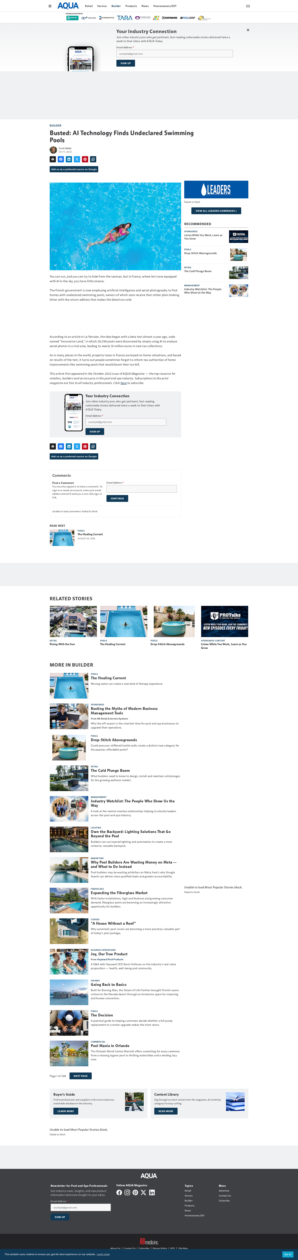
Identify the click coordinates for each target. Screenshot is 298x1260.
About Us (115, 1248)
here (124, 383)
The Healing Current (90, 534)
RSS (173, 1248)
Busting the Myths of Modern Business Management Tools (124, 710)
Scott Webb (65, 148)
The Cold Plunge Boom (198, 271)
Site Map (183, 1248)
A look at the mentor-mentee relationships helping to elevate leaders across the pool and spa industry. (133, 813)
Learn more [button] (103, 1254)
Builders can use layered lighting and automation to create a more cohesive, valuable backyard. (131, 843)
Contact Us (129, 1248)
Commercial (98, 1041)
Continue (117, 498)
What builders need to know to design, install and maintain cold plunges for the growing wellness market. (135, 778)
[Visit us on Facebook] (119, 1192)
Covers (95, 919)
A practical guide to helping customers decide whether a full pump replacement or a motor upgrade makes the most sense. (131, 1022)
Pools (81, 530)
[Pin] (85, 159)
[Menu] (50, 6)
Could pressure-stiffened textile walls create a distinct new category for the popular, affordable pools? (135, 747)
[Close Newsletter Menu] (248, 30)
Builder (55, 125)
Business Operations (103, 949)
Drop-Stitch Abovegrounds (200, 253)
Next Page (81, 1075)
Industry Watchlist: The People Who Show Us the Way (203, 290)
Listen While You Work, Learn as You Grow (203, 236)
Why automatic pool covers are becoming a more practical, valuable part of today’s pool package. (135, 931)
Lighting (96, 827)
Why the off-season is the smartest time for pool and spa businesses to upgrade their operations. (135, 725)
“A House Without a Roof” (113, 923)
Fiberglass (97, 888)
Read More (165, 1111)
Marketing (97, 858)
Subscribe (144, 1248)
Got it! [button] (287, 1254)
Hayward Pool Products (110, 959)
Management (192, 285)
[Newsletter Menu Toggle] (248, 6)
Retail (188, 267)
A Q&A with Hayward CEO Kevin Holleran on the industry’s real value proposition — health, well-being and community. (133, 966)
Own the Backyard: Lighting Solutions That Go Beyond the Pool (131, 834)
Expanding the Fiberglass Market (119, 893)
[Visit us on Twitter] (144, 1192)
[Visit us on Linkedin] (152, 1192)
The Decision (102, 1015)
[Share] (61, 159)
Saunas (95, 980)
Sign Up (126, 63)
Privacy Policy (160, 1248)
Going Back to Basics (108, 984)
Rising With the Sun (62, 644)
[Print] (53, 159)
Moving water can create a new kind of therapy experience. (127, 683)
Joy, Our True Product (109, 954)
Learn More (66, 1111)
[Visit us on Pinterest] (135, 1192)
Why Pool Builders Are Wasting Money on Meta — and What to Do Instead (134, 864)
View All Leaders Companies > (216, 210)
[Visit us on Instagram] (127, 1192)
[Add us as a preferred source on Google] (93, 159)
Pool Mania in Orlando (110, 1046)
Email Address (125, 47)
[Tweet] (77, 159)
